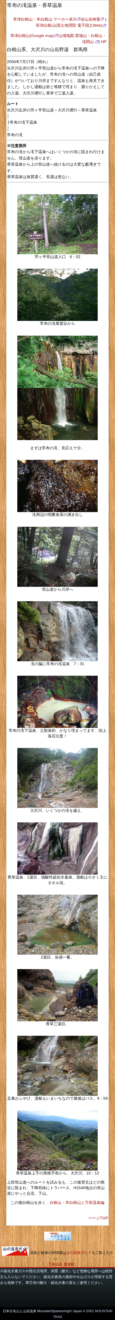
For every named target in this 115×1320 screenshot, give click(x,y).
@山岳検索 (90, 19)
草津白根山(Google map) (32, 35)
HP (103, 41)
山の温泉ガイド (79, 1253)
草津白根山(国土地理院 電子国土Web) (69, 25)
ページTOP (98, 1218)
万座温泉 (55, 1264)
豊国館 (69, 1264)
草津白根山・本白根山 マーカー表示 (45, 19)
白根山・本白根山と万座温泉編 (77, 1202)
